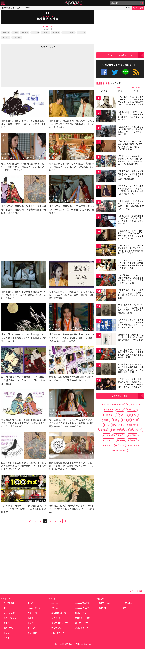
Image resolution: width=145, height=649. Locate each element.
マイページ (56, 617)
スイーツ (125, 414)
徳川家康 (117, 430)
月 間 (136, 89)
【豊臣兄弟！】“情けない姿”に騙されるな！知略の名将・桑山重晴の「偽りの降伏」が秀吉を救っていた (130, 115)
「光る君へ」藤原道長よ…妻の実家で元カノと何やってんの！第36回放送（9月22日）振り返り (71, 209)
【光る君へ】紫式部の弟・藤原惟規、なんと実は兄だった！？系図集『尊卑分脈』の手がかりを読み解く (71, 124)
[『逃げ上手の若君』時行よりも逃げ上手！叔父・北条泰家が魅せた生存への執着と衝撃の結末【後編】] (106, 354)
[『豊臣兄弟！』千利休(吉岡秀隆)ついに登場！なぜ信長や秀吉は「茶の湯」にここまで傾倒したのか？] (106, 235)
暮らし (6, 632)
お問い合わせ (80, 612)
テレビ (108, 425)
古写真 (82, 32)
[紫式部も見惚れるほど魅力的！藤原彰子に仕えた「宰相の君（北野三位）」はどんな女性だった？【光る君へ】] (23, 403)
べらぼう (120, 425)
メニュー (3, 3)
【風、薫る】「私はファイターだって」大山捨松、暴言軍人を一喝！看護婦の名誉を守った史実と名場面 (130, 264)
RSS (136, 72)
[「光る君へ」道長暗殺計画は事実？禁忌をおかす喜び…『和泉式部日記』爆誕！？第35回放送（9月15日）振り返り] (71, 317)
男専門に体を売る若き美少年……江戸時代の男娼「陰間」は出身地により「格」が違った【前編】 (23, 380)
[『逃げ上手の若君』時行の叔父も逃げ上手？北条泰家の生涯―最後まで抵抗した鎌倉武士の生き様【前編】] (106, 280)
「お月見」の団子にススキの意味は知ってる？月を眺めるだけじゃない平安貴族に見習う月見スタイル (23, 337)
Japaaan (72, 2)
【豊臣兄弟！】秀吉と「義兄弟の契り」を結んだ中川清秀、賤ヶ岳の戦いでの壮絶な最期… (130, 294)
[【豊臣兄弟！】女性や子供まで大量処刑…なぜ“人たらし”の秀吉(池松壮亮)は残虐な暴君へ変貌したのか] (106, 250)
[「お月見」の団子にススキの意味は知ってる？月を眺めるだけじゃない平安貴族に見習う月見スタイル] (23, 317)
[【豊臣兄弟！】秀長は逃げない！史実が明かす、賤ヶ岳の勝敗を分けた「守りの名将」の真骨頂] (106, 131)
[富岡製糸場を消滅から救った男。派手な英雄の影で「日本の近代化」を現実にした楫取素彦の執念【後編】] (106, 369)
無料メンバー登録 (82, 617)
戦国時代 (120, 404)
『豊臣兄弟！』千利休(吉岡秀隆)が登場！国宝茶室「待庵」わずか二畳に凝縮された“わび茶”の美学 (130, 145)
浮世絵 (6, 32)
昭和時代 (108, 445)
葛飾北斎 (133, 445)
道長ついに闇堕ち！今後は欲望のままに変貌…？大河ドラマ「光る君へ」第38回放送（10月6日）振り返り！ (22, 166)
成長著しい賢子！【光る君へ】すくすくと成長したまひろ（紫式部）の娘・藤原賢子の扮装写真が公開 (71, 295)
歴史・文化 (32, 632)
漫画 (126, 420)
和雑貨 (25, 32)
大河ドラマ (133, 404)
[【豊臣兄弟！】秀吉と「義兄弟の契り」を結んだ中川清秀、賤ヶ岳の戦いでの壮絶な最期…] (106, 295)
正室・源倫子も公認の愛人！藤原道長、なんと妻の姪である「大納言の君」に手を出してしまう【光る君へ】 (23, 466)
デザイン (138, 430)
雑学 (135, 414)
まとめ (56, 32)
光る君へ (121, 445)
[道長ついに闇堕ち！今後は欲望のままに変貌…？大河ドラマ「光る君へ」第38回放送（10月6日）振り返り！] (23, 147)
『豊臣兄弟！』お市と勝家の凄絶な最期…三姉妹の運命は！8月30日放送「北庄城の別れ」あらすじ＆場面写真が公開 (130, 384)
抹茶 (127, 430)
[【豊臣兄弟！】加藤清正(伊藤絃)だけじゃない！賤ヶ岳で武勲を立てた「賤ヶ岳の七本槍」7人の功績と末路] (106, 161)
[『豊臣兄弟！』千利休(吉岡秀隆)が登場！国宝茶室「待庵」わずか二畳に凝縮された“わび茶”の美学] (106, 146)
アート (6, 608)
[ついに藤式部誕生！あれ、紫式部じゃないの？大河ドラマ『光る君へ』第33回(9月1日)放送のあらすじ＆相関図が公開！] (71, 403)
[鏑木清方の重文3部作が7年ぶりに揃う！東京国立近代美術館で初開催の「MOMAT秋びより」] (106, 339)
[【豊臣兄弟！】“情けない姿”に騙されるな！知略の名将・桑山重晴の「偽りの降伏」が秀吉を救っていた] (106, 116)
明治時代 (104, 430)
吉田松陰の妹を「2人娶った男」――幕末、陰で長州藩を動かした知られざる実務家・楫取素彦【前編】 (131, 308)
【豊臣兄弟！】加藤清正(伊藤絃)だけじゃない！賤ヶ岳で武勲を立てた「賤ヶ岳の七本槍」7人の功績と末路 (130, 160)
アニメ (121, 409)
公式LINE (126, 72)
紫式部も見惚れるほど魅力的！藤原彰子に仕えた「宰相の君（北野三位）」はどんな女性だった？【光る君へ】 (23, 423)
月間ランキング (57, 632)
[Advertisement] (24, 67)
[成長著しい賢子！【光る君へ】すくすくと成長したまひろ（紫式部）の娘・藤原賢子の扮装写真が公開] (71, 275)
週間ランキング (81, 627)
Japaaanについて (82, 608)
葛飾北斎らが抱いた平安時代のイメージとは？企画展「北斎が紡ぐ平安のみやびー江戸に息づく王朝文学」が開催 (71, 466)
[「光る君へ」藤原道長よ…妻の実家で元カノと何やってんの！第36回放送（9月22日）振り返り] (71, 189)
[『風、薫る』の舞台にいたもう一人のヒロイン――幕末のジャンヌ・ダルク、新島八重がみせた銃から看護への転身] (106, 102)
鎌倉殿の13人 (121, 450)
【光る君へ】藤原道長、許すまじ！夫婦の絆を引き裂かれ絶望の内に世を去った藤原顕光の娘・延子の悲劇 (23, 209)
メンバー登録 (137, 7)
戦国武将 (133, 409)
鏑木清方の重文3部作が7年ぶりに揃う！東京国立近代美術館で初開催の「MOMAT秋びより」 (131, 338)
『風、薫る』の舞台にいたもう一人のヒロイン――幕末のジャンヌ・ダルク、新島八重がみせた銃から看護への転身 (131, 100)
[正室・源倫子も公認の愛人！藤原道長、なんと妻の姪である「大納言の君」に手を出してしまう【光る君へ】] (23, 446)
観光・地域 (8, 627)
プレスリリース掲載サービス (119, 55)
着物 (16, 32)
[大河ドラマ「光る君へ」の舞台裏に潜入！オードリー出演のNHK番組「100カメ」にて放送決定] (23, 489)
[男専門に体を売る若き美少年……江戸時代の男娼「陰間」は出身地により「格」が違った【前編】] (23, 360)
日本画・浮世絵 (34, 608)
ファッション (9, 612)
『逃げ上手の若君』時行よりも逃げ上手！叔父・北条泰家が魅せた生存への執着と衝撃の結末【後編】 (130, 353)
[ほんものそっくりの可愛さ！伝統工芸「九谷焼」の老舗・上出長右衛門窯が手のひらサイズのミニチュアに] (106, 325)
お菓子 (107, 420)
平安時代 (109, 409)
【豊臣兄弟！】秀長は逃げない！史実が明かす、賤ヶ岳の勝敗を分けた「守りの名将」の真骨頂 (130, 130)
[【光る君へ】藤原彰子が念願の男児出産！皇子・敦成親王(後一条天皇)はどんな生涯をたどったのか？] (23, 275)
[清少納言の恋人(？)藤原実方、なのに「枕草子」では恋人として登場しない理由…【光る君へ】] (71, 489)
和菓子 (46, 32)
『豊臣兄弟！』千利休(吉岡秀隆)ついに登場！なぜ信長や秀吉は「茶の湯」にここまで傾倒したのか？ (130, 234)
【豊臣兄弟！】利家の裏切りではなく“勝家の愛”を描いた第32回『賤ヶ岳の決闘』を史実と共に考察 (131, 204)
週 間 (120, 89)
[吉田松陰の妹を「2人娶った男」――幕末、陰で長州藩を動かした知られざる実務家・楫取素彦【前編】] (106, 310)
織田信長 (133, 425)
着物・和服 (32, 612)
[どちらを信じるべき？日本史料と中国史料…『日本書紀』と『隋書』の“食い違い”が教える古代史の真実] (106, 191)
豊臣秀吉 (133, 435)
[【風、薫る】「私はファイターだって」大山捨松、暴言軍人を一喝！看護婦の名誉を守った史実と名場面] (106, 265)
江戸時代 (107, 404)
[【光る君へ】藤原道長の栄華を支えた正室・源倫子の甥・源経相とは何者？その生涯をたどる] (23, 104)
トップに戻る (137, 590)
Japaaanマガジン (82, 603)
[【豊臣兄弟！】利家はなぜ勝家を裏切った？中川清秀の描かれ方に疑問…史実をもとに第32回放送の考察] (106, 176)
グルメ (6, 623)
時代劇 (135, 420)
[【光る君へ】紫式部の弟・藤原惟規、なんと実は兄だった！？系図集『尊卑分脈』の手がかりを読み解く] (71, 104)
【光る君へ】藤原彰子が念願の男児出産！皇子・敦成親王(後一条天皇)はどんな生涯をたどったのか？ (23, 295)
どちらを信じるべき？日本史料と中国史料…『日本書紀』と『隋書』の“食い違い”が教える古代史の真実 (131, 189)
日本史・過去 (70, 32)
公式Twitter (115, 72)
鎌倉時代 (133, 440)
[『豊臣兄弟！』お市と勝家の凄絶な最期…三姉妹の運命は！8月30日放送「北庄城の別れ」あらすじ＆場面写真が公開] (106, 384)
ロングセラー (110, 414)
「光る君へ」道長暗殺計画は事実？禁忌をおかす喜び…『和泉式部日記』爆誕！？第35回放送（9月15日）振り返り (71, 337)
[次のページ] (65, 521)
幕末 (117, 420)
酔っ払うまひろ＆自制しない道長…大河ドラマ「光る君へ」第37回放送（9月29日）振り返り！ (71, 166)
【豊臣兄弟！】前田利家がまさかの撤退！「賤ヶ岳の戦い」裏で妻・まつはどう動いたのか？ (130, 219)
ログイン (127, 7)
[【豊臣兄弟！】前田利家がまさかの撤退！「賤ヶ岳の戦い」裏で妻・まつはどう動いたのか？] (106, 220)
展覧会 (122, 440)
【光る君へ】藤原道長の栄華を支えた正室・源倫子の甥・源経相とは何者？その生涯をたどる (23, 124)
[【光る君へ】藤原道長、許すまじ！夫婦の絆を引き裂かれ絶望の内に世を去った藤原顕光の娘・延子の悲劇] (23, 189)
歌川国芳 (18, 37)
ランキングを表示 (119, 395)
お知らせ (55, 608)
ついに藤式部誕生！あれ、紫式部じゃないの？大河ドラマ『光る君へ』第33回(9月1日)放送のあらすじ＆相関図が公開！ (71, 423)
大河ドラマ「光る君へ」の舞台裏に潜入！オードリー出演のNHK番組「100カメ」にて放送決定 (23, 509)
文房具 (107, 435)
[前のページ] (30, 521)
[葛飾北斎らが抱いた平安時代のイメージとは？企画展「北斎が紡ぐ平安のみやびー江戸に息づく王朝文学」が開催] (71, 446)
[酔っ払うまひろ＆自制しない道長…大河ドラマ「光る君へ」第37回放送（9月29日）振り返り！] (71, 147)
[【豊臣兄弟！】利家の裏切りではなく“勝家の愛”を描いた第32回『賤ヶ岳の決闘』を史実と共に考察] (106, 206)
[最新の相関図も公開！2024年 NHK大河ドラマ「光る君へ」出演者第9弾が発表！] (71, 360)
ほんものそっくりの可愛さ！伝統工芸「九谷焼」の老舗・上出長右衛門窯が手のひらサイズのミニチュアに (130, 323)
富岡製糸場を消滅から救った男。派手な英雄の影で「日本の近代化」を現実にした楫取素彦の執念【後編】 (130, 368)
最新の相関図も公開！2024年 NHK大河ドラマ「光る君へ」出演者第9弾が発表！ (71, 378)
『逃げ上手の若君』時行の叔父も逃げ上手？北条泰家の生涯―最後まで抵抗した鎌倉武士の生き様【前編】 (130, 279)
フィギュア (109, 440)
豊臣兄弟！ (120, 435)
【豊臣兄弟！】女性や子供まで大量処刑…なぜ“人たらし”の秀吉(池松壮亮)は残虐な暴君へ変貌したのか (131, 249)
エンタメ (31, 627)
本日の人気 (56, 627)
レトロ (6, 37)
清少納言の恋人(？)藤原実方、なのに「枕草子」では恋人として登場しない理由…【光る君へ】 (71, 509)
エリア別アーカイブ (59, 623)
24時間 (104, 89)
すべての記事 (9, 603)
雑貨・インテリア (11, 617)
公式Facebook (104, 72)
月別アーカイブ (81, 623)
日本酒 (36, 32)
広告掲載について (58, 612)
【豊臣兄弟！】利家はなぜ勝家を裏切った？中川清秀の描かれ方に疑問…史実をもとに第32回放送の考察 (131, 175)
